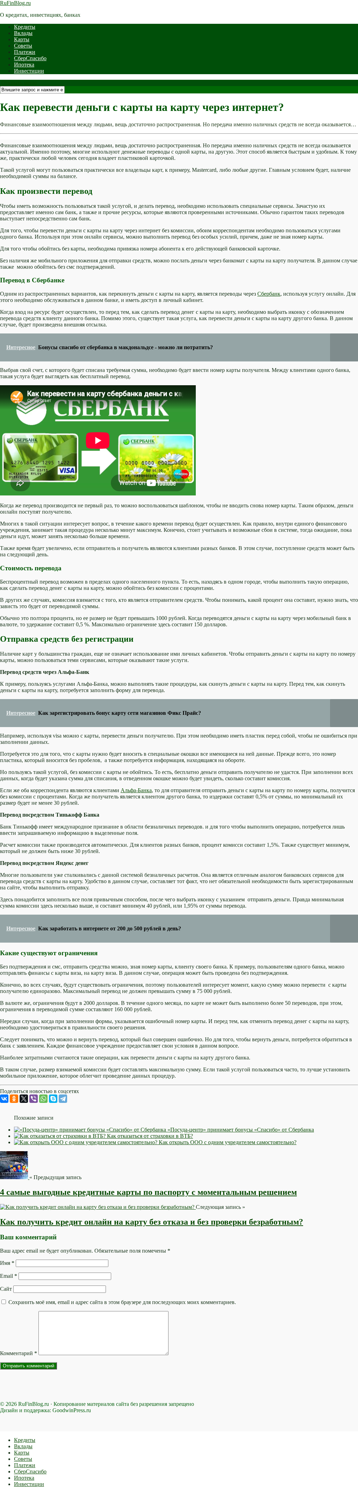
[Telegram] (63, 1098)
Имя (7, 1263)
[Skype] (53, 1098)
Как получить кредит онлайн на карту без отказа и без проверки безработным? (151, 1221)
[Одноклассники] (14, 1098)
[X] (24, 1098)
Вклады (23, 33)
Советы (23, 46)
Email (8, 1276)
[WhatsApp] (43, 1098)
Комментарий (18, 1353)
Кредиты (24, 27)
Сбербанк (268, 294)
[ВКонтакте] (4, 1098)
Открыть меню (18, 83)
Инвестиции (29, 71)
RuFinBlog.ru (15, 3)
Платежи (24, 52)
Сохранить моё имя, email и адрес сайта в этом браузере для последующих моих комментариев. (122, 1302)
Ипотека (24, 65)
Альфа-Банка (136, 790)
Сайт (6, 1289)
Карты (21, 39)
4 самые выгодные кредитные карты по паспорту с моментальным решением (148, 1192)
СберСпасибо (30, 58)
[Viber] (33, 1098)
